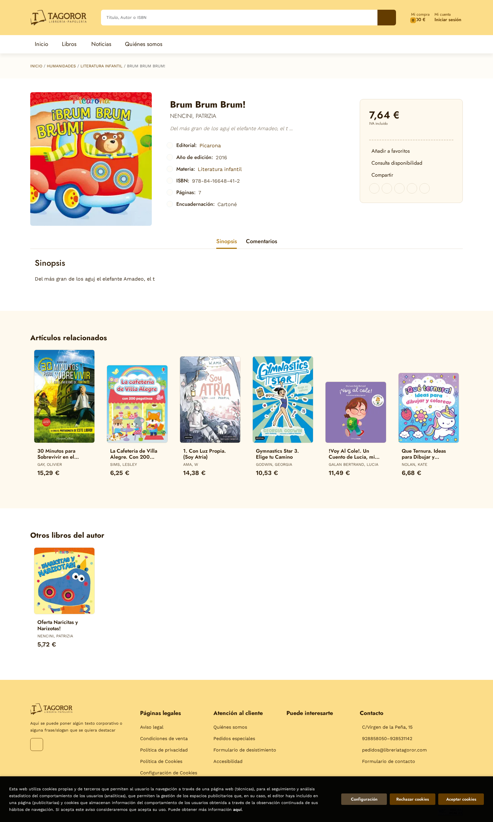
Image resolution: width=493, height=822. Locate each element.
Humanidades (61, 66)
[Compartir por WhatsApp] (399, 188)
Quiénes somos (230, 727)
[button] (420, 17)
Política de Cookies (161, 761)
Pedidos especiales (234, 738)
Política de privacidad (164, 750)
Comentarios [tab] (261, 241)
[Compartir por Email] (412, 188)
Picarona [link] (210, 145)
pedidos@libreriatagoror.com (394, 750)
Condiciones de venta (164, 738)
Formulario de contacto (388, 761)
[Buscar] (386, 17)
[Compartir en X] (387, 188)
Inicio (36, 66)
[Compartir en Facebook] (374, 188)
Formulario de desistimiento (244, 750)
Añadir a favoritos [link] (390, 151)
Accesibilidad (228, 761)
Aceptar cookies (461, 799)
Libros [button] (69, 44)
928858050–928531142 (387, 738)
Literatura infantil (101, 66)
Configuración (364, 799)
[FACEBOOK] (36, 744)
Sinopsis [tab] (226, 241)
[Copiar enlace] (424, 188)
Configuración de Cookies (168, 772)
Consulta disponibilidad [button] (396, 163)
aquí (237, 809)
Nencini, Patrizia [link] (193, 116)
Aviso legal (151, 727)
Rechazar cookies (412, 799)
